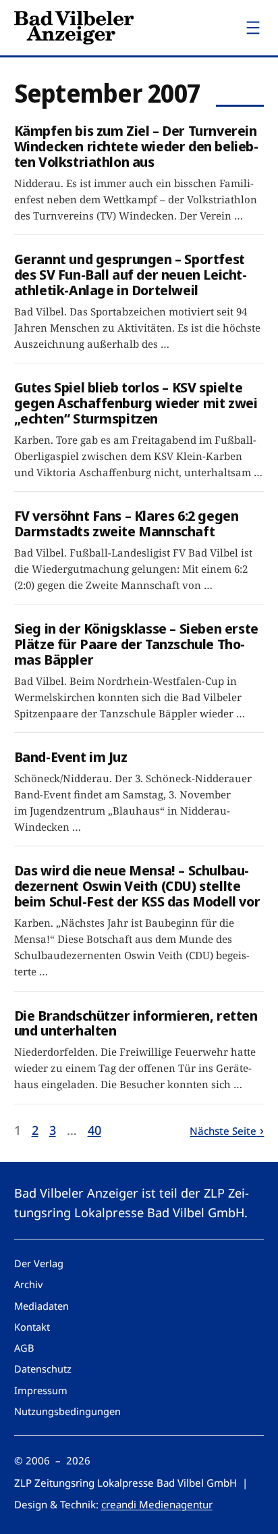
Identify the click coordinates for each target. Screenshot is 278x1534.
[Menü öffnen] (253, 28)
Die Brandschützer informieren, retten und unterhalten (136, 1023)
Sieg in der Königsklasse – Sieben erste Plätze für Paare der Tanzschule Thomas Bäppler (136, 644)
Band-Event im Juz (71, 757)
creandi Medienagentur (157, 1504)
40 (94, 1130)
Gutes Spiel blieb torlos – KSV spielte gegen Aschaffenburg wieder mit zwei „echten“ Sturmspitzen (136, 403)
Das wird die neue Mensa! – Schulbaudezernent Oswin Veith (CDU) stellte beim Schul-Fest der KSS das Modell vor (137, 886)
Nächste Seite (223, 1130)
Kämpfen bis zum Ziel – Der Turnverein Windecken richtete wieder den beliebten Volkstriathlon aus (136, 146)
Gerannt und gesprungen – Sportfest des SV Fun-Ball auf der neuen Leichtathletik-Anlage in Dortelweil (130, 274)
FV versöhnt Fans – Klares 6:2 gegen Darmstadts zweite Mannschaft (126, 523)
